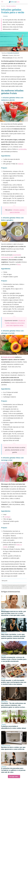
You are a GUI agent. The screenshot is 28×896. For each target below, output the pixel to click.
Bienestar (3, 632)
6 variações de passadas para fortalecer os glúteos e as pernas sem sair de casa (13, 770)
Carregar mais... (14, 776)
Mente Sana (4, 701)
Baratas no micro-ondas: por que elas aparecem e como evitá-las (13, 748)
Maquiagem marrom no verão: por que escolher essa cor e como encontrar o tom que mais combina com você (14, 613)
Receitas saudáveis (11, 6)
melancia (20, 164)
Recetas (3, 678)
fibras (19, 264)
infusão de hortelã (8, 357)
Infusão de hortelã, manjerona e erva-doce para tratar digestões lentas (15, 323)
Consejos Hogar (5, 745)
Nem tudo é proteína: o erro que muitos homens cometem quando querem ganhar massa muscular (13, 636)
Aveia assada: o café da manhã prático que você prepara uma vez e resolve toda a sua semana (13, 682)
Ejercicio (3, 766)
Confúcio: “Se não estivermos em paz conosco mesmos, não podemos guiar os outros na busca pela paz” (14, 705)
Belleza (3, 609)
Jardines (3, 655)
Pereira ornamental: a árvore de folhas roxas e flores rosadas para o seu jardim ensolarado (13, 659)
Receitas (3, 6)
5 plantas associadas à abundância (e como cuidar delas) (13, 727)
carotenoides (22, 149)
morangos (7, 517)
